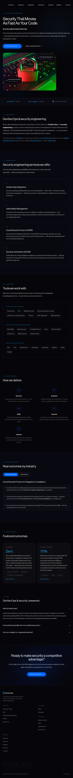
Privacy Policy (66, 773)
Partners (51, 5)
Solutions (21, 5)
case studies (52, 140)
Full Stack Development (10, 715)
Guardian (19, 138)
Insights (58, 5)
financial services (36, 140)
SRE (4, 712)
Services (11, 5)
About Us (5, 738)
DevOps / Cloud (7, 709)
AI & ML (5, 718)
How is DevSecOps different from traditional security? (21, 625)
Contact (5, 751)
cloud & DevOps (46, 138)
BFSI (39, 723)
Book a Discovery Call (11, 46)
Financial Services (11, 474)
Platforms (41, 5)
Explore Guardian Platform (33, 46)
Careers (67, 5)
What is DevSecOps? (10, 608)
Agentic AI (6, 722)
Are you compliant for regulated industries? (18, 632)
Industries (31, 5)
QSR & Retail (42, 726)
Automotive (24, 474)
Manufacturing (42, 720)
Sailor (39, 709)
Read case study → (10, 579)
